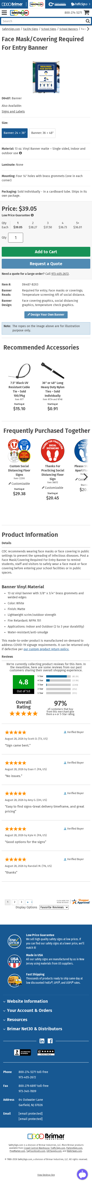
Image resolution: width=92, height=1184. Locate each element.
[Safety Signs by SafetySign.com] (18, 13)
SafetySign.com (11, 29)
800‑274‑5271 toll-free (33, 1072)
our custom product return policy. (46, 649)
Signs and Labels (13, 111)
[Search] (88, 21)
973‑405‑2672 (60, 274)
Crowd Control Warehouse (36, 1148)
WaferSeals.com (74, 1151)
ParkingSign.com (74, 1148)
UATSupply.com (54, 1151)
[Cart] (88, 13)
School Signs (48, 29)
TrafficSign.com (57, 1148)
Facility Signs (30, 29)
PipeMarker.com (17, 1151)
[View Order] (34, 16)
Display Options (26, 907)
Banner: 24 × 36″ (15, 133)
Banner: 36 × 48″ (42, 133)
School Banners (68, 29)
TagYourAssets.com (35, 1151)
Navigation (4, 13)
